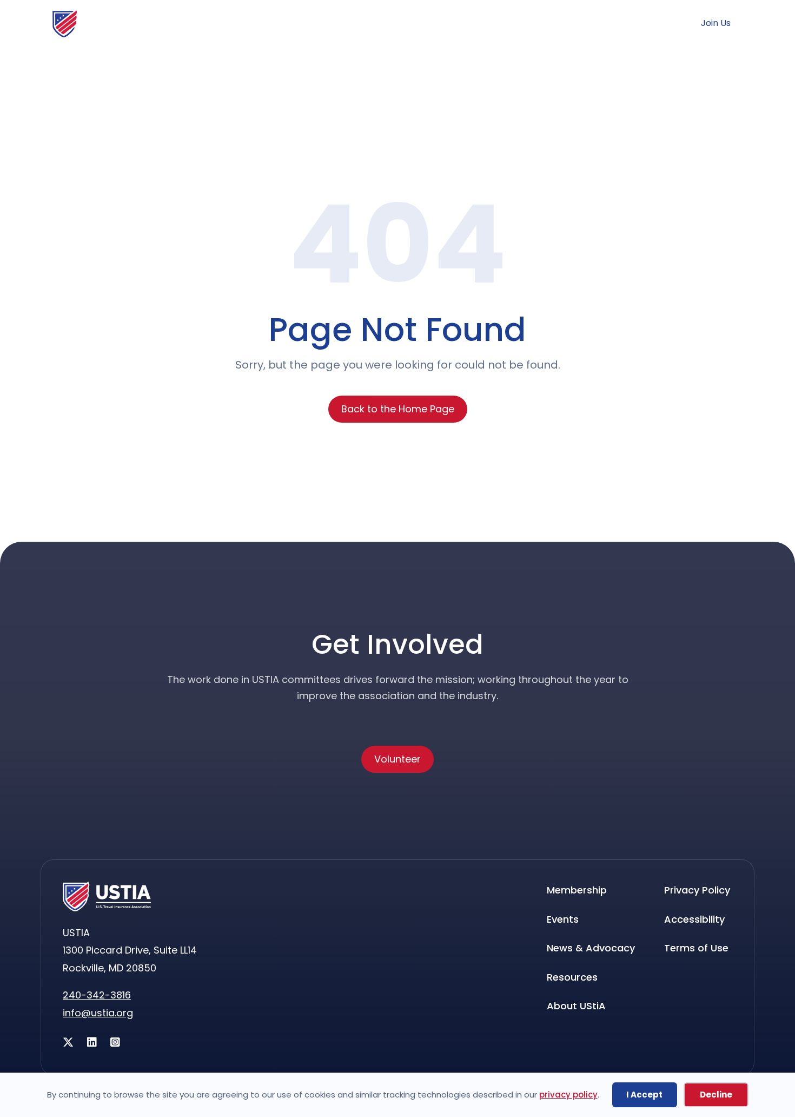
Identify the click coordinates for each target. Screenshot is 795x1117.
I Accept (644, 1094)
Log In (661, 23)
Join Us (716, 23)
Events (405, 64)
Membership (82, 64)
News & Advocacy (251, 64)
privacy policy (568, 1094)
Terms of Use (696, 948)
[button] (613, 22)
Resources (541, 64)
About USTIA (691, 64)
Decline (716, 1094)
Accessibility (694, 919)
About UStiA (576, 1006)
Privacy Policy (697, 890)
